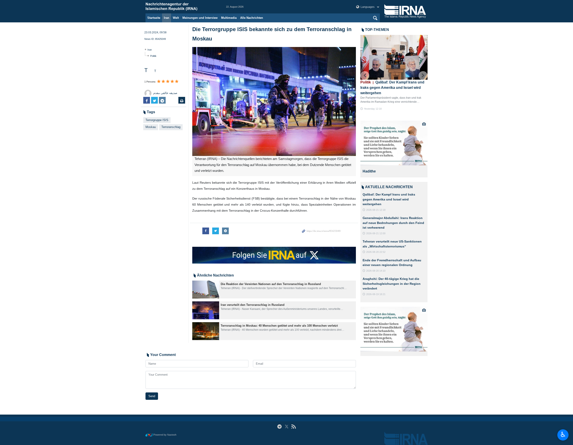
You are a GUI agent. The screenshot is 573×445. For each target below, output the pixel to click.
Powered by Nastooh (165, 434)
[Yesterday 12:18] (394, 57)
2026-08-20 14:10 (375, 270)
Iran (166, 17)
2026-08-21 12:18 (375, 210)
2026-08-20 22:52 (375, 252)
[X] (287, 426)
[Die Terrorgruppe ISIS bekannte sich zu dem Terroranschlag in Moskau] (274, 101)
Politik (153, 56)
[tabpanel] (394, 149)
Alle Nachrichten (251, 17)
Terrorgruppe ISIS (156, 120)
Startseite (153, 17)
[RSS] (294, 426)
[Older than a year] (205, 289)
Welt (176, 17)
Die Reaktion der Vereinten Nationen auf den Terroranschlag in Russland (271, 284)
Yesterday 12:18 (373, 108)
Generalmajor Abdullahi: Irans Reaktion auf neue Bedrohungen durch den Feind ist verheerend (393, 222)
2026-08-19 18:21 (375, 294)
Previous (364, 75)
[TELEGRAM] (279, 426)
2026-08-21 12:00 (375, 233)
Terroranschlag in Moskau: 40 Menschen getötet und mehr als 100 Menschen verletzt (279, 325)
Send (151, 396)
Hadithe (369, 171)
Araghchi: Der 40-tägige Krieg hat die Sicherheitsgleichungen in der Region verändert (392, 283)
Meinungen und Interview (200, 17)
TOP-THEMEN (377, 30)
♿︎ (563, 434)
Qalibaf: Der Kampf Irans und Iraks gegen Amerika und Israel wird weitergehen (392, 87)
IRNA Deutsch (181, 6)
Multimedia (229, 17)
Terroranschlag (170, 127)
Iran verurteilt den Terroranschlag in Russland (252, 305)
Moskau (150, 127)
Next (423, 75)
